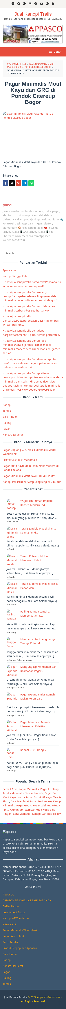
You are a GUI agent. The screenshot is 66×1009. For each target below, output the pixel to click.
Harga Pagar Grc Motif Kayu (34, 797)
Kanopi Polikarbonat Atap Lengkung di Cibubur (32, 482)
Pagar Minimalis (29, 789)
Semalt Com (10, 789)
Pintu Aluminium (13, 809)
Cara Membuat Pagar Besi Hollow (31, 801)
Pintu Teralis (10, 942)
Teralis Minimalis (13, 793)
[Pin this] (18, 183)
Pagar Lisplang (49, 789)
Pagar (6, 428)
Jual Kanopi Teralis (15, 997)
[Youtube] (41, 4)
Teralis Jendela (34, 793)
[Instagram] (30, 4)
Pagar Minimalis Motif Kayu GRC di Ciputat (29, 476)
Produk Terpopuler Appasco (20, 948)
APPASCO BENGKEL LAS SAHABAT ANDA (27, 900)
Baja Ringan (10, 416)
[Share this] (5, 183)
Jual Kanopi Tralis (33, 14)
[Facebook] (13, 4)
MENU (57, 51)
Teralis (7, 411)
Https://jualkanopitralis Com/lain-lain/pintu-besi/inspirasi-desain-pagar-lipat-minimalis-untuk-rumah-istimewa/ (30, 363)
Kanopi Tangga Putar (16, 276)
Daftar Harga (11, 906)
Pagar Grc (22, 805)
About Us (8, 894)
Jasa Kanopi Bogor (14, 912)
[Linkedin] (35, 4)
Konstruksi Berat (13, 434)
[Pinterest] (24, 4)
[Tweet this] (12, 183)
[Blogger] (53, 4)
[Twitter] (18, 4)
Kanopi (7, 405)
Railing (7, 422)
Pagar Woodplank (13, 936)
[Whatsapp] (31, 183)
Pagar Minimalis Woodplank (20, 930)
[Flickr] (47, 4)
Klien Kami (9, 924)
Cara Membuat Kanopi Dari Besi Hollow (37, 813)
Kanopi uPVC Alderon (16, 918)
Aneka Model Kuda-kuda (45, 805)
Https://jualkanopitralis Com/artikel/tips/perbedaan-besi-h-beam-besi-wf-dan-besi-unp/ (31, 320)
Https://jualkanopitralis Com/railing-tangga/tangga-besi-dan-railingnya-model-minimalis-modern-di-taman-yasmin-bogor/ (29, 296)
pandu (8, 204)
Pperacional (10, 270)
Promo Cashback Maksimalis (20, 459)
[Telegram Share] (24, 183)
